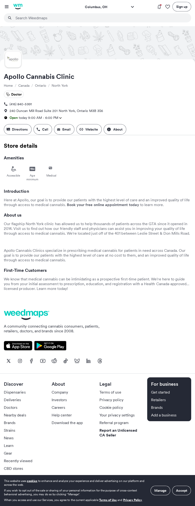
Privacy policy (111, 399)
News (9, 437)
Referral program (114, 422)
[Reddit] (54, 361)
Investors (59, 399)
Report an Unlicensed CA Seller (118, 432)
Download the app (67, 422)
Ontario (40, 85)
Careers (58, 407)
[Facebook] (31, 361)
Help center (62, 415)
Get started (160, 392)
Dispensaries (15, 392)
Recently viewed (18, 460)
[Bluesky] (77, 361)
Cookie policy (111, 407)
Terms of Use (108, 500)
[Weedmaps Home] (17, 7)
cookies (32, 481)
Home (8, 85)
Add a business (163, 415)
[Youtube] (43, 361)
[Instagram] (20, 361)
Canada (23, 85)
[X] (8, 361)
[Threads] (100, 361)
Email (66, 129)
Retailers (158, 399)
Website (91, 129)
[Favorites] (167, 7)
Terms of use (110, 392)
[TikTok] (65, 361)
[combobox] (100, 18)
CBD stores (13, 468)
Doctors (10, 407)
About (117, 129)
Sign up (181, 7)
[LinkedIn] (88, 361)
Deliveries (12, 399)
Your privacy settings (117, 415)
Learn (9, 445)
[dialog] (97, 490)
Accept (181, 490)
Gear (8, 453)
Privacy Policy (132, 500)
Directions (20, 129)
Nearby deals (15, 415)
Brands (9, 422)
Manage (160, 490)
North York (60, 85)
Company (60, 392)
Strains (9, 430)
